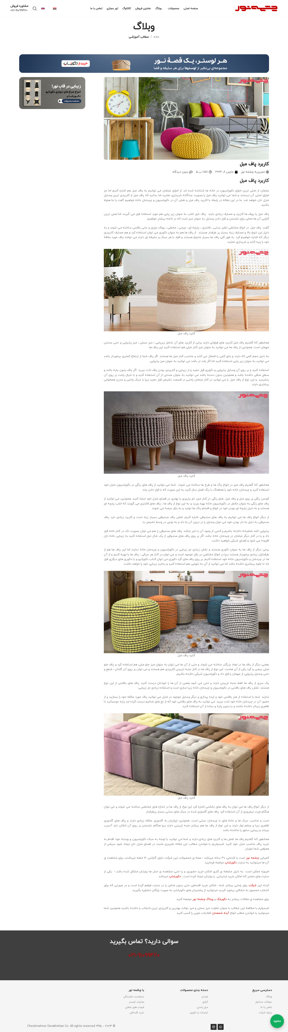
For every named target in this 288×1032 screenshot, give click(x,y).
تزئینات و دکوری (199, 1012)
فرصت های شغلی (134, 1007)
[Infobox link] (56, 9)
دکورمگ (222, 899)
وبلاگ (269, 996)
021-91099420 (144, 955)
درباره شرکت (265, 1012)
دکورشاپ (231, 863)
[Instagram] (214, 1027)
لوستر (204, 996)
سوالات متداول (263, 1002)
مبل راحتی (202, 1007)
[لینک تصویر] (144, 63)
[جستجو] (34, 8)
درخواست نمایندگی (133, 996)
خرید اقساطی (137, 1012)
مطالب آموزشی (139, 37)
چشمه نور (252, 858)
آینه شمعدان (221, 913)
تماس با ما (266, 1007)
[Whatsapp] (221, 1027)
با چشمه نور (136, 990)
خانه (156, 37)
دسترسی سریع (262, 990)
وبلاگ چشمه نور (202, 899)
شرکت (253, 885)
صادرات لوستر (136, 1002)
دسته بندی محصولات (194, 990)
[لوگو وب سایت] (256, 8)
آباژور (205, 1002)
